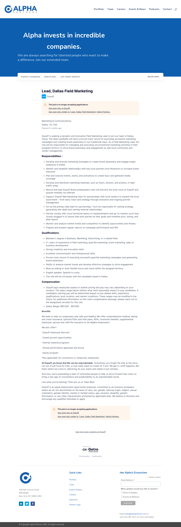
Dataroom (73, 499)
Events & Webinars (131, 497)
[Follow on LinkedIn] (21, 504)
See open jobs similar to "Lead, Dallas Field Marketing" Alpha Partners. (79, 112)
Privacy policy (84, 456)
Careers (121, 9)
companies (30, 76)
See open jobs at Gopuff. (59, 108)
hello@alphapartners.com (136, 514)
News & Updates (130, 493)
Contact (167, 9)
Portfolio (99, 9)
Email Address (127, 480)
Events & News (137, 9)
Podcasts (154, 9)
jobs (50, 76)
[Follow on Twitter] (27, 504)
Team (110, 9)
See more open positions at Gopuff (91, 432)
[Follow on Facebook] (33, 504)
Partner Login (75, 504)
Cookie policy (97, 456)
